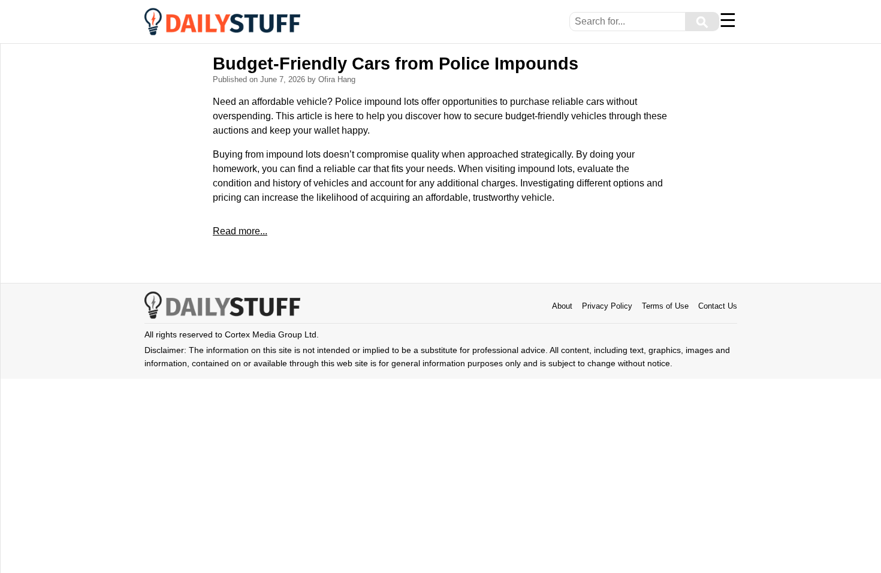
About (562, 305)
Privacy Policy (607, 305)
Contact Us (717, 305)
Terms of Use (665, 305)
